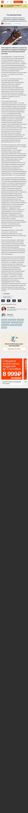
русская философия (17, 322)
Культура (10, 314)
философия (12, 319)
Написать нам (6, 297)
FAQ (14, 12)
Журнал (4, 327)
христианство (5, 322)
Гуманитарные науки (16, 325)
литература (20, 319)
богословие (5, 325)
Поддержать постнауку (14, 348)
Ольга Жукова (7, 23)
